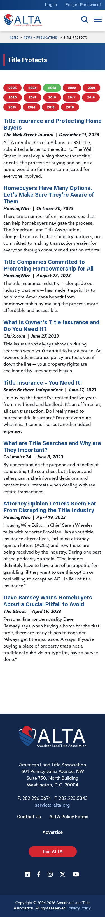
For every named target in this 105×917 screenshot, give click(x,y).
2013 (50, 107)
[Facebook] (39, 875)
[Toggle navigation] (98, 20)
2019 (32, 97)
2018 (52, 97)
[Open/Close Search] (84, 19)
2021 (91, 88)
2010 (70, 107)
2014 (31, 107)
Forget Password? (84, 4)
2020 (12, 97)
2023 (52, 88)
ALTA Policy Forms (68, 816)
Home (14, 37)
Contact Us (29, 816)
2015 (12, 107)
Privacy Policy (78, 908)
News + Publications (41, 37)
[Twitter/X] (63, 875)
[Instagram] (51, 875)
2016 (91, 97)
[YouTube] (76, 875)
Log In (51, 4)
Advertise (53, 832)
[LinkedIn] (28, 875)
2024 (32, 88)
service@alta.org (52, 805)
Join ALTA (53, 851)
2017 (71, 97)
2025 (12, 88)
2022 (72, 88)
